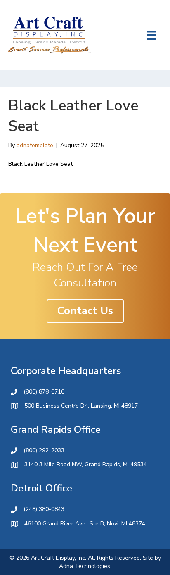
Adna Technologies (84, 566)
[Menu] (151, 35)
